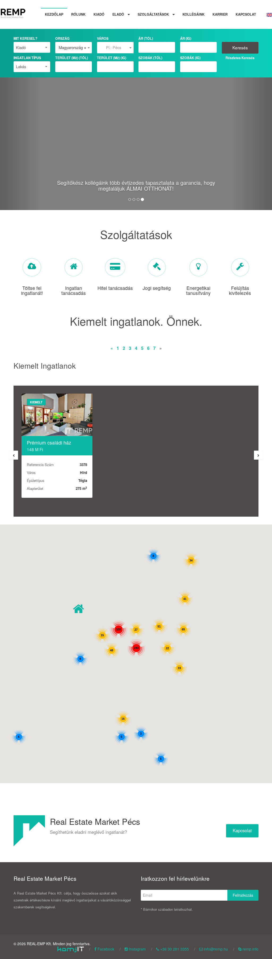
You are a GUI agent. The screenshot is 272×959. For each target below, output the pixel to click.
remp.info (249, 949)
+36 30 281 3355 (174, 949)
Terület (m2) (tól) (71, 57)
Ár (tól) (145, 38)
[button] (78, 609)
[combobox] (74, 47)
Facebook (105, 949)
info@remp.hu (215, 949)
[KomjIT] (70, 949)
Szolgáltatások (154, 14)
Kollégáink (193, 14)
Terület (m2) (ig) (111, 57)
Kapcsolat (246, 14)
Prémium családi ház (49, 442)
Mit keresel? (25, 38)
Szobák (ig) (190, 57)
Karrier (220, 14)
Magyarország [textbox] (72, 47)
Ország (62, 38)
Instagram (137, 949)
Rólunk (78, 14)
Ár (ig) (185, 38)
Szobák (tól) (150, 57)
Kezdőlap (54, 14)
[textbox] (115, 47)
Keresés (240, 47)
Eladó (118, 14)
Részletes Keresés (240, 57)
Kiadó (99, 14)
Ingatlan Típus (27, 57)
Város (102, 38)
